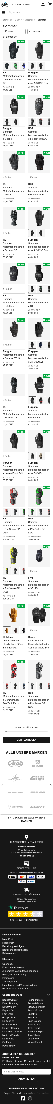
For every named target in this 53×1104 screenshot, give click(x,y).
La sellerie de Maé (12, 1031)
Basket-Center (9, 999)
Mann (17, 19)
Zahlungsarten (10, 981)
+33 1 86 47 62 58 (26, 855)
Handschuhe (29, 19)
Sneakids (33, 1017)
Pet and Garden (36, 1003)
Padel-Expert (9, 1045)
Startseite (7, 19)
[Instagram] (30, 1099)
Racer (31, 637)
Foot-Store (7, 1014)
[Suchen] (11, 12)
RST (5, 72)
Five (30, 577)
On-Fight (6, 1042)
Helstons (8, 637)
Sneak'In (32, 1014)
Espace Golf (8, 1010)
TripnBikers (34, 1035)
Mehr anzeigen (26, 739)
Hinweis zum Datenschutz (16, 988)
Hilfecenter (8, 942)
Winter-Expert (35, 1042)
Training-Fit (34, 1024)
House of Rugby (10, 1028)
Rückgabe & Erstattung (14, 974)
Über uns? (7, 964)
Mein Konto (8, 939)
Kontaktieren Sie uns (26, 846)
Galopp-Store (9, 1017)
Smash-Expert (35, 1010)
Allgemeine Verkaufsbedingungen (20, 971)
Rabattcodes (9, 953)
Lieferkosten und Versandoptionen (20, 985)
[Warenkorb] (50, 4)
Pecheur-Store (35, 999)
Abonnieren (26, 1078)
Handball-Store (10, 1024)
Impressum (8, 978)
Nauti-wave (8, 1038)
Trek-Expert (34, 1028)
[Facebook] (23, 1099)
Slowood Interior (36, 1006)
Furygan (33, 72)
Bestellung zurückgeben (26, 901)
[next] (51, 785)
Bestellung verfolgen (13, 946)
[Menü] (3, 12)
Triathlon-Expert (36, 1031)
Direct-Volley (9, 1006)
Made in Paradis (10, 1035)
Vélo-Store (33, 1038)
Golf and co (8, 1021)
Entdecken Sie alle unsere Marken (26, 819)
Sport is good (35, 1021)
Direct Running (10, 1003)
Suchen (17, 12)
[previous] (2, 785)
